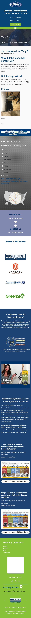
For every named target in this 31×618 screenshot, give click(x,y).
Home (5, 42)
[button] (15, 28)
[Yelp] (15, 581)
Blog (4, 550)
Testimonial (6, 552)
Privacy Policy (22, 607)
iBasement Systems (9, 405)
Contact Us (15, 228)
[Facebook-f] (12, 581)
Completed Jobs (18, 42)
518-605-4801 (15, 21)
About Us (10, 42)
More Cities (4, 176)
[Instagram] (19, 581)
